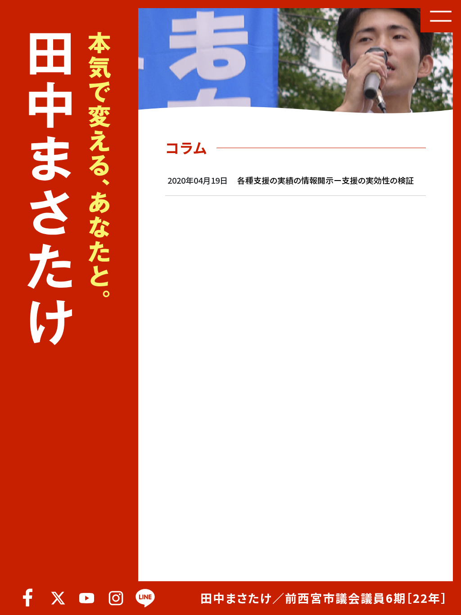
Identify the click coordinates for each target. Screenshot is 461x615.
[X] (57, 598)
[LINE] (145, 598)
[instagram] (116, 598)
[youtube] (87, 598)
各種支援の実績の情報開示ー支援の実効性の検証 (325, 180)
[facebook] (28, 598)
